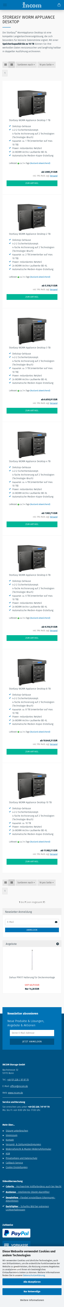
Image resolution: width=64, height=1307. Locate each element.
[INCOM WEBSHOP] (32, 5)
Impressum (11, 1135)
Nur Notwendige (32, 1291)
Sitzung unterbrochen (17, 1130)
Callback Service (14, 1162)
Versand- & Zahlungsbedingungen (23, 1144)
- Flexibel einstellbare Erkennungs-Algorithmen (30, 1199)
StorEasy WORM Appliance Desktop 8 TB (30, 688)
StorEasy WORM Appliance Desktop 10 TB (30, 802)
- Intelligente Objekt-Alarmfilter (28, 1192)
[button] (5, 65)
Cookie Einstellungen (17, 1167)
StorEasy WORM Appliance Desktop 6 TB (29, 575)
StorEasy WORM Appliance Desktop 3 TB (29, 347)
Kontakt (10, 1140)
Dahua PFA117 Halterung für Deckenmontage (32, 977)
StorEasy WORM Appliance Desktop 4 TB (29, 461)
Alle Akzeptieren (32, 1282)
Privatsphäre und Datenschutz (21, 1158)
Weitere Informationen (32, 1300)
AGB (8, 1153)
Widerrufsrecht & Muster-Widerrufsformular (28, 1149)
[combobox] (26, 65)
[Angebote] (57, 944)
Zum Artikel (32, 183)
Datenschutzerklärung (34, 1275)
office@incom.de (19, 1086)
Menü (5, 5)
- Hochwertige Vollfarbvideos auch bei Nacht (33, 1186)
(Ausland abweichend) (40, 163)
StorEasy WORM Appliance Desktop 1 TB (29, 120)
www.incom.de (15, 1092)
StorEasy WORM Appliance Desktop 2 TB (29, 234)
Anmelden (32, 930)
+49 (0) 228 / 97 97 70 (18, 1079)
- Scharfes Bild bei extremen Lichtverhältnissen (27, 1208)
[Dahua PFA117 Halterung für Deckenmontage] (32, 960)
